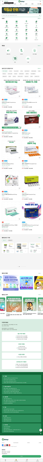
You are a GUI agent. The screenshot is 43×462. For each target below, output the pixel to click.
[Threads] (7, 445)
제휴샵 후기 (10, 240)
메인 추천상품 (5, 71)
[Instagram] (5, 445)
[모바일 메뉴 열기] (2, 1)
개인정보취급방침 (15, 442)
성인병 (10, 76)
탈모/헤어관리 (27, 71)
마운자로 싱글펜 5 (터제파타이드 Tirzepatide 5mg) (10, 133)
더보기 (39, 237)
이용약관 (28, 442)
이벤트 (32, 3)
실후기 (26, 3)
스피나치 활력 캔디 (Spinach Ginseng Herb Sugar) (30, 225)
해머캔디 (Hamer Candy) (26, 133)
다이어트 (10, 71)
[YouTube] (9, 445)
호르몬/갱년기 (21, 73)
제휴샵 (9, 3)
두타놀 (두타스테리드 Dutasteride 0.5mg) (28, 194)
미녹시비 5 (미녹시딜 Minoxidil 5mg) (8, 163)
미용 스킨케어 (16, 71)
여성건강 (15, 73)
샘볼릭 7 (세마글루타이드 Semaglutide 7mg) (29, 163)
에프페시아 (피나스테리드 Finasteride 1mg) (9, 102)
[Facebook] (3, 445)
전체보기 (39, 18)
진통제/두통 (4, 76)
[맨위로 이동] (40, 433)
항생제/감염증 (33, 71)
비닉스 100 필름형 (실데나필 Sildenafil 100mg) (9, 194)
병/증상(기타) (37, 76)
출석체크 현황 (6, 1)
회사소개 (3, 442)
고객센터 (40, 442)
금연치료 (14, 76)
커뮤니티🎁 (39, 3)
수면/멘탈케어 (33, 73)
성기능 (22, 71)
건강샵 (3, 3)
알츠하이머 (26, 76)
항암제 (31, 76)
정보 (20, 3)
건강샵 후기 (4, 240)
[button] (17, 266)
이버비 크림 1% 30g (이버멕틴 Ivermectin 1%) (29, 102)
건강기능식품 (10, 73)
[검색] (40, 1)
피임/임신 (4, 73)
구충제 (39, 71)
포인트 (15, 3)
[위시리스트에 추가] (19, 96)
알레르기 (27, 73)
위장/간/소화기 (20, 76)
